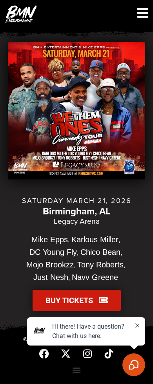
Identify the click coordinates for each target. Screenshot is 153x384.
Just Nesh (50, 277)
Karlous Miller (94, 239)
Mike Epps (49, 239)
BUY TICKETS (72, 300)
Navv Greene (95, 277)
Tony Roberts (100, 264)
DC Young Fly (53, 252)
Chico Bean (100, 252)
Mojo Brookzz (50, 264)
